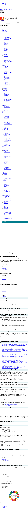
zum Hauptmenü (4, 1)
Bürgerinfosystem (4, 30)
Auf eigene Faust (6, 115)
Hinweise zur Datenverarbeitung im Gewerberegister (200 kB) (11, 360)
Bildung (4, 92)
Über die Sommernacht (7, 196)
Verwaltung (4, 55)
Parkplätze (5, 151)
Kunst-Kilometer (6, 118)
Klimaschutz (6, 157)
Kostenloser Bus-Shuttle (7, 213)
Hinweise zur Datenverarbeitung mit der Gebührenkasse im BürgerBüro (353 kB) (13, 366)
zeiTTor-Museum (6, 119)
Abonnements (6, 131)
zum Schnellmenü (4, 2)
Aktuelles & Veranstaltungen (8, 99)
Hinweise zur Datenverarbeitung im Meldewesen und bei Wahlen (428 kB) (13, 361)
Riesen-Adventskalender (7, 166)
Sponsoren (5, 192)
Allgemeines (6, 203)
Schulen (5, 93)
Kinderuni (5, 96)
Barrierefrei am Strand (7, 143)
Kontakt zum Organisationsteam (8, 200)
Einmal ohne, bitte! (6, 177)
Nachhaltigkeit (6, 158)
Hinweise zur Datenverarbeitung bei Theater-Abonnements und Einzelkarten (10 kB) (14, 352)
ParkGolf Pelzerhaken (7, 145)
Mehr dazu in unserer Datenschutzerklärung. (6, 9)
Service (5, 206)
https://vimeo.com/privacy (7, 405)
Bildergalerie (6, 82)
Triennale (5, 190)
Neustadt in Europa (6, 83)
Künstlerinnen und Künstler (7, 191)
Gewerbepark (5, 173)
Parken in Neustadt (5, 150)
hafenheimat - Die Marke (7, 169)
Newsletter (5, 54)
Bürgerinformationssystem (7, 52)
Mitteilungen (6, 36)
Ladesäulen (5, 153)
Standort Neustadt (5, 148)
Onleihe (5, 205)
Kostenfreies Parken (7, 154)
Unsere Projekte (6, 144)
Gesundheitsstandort (6, 155)
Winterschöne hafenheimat (6, 211)
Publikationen (6, 161)
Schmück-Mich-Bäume (7, 214)
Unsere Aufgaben (6, 137)
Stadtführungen (6, 116)
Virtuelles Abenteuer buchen (8, 218)
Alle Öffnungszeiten (2, 488)
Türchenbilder (6, 187)
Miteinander (4, 105)
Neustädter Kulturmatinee (7, 123)
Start (2, 246)
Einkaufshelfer (6, 179)
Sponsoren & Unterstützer (7, 199)
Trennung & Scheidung (7, 102)
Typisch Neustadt (6, 117)
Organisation (6, 44)
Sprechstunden (6, 43)
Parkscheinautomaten (7, 152)
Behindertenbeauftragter (7, 60)
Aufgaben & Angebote (7, 100)
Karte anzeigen (4, 268)
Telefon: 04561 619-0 (5, 478)
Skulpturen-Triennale (5, 189)
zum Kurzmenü (4, 3)
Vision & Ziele (6, 163)
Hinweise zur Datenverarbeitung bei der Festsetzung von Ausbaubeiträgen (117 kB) (14, 347)
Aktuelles (4, 35)
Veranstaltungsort (6, 185)
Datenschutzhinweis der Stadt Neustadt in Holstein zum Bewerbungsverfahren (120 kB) (14, 344)
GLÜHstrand (5, 216)
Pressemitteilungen (6, 167)
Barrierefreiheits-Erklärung (5, 506)
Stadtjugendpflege (5, 208)
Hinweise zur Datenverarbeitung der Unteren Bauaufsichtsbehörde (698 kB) (13, 356)
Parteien (5, 73)
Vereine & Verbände (5, 89)
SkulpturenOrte (6, 194)
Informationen (6, 184)
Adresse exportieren (4, 282)
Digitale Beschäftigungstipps (8, 204)
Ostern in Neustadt (6, 39)
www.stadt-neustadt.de (15, 258)
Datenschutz (3, 247)
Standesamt (6, 51)
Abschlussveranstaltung (7, 198)
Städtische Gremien (7, 70)
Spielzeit (5, 130)
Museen (4, 126)
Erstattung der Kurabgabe (7, 140)
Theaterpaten (6, 132)
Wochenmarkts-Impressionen (8, 178)
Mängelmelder (3, 28)
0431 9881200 (7, 460)
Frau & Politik (6, 103)
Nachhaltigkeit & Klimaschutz (7, 156)
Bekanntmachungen (4, 31)
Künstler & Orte (6, 197)
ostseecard (5, 139)
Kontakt (3, 13)
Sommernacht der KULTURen (6, 195)
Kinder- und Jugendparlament (8, 72)
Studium (5, 68)
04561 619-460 (7, 292)
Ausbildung (5, 67)
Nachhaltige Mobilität (7, 78)
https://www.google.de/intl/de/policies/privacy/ (10, 404)
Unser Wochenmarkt (7, 175)
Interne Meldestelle (6, 45)
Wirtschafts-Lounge (5, 172)
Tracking (3, 508)
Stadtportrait (4, 79)
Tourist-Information (5, 113)
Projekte (5, 165)
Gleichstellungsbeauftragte (8, 61)
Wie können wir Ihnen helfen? (4, 22)
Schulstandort (6, 76)
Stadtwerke (4, 171)
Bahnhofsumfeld (6, 77)
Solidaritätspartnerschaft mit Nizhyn (9, 85)
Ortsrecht (5, 53)
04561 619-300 (7, 269)
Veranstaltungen (5, 88)
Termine (5, 186)
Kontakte (5, 47)
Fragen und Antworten (7, 74)
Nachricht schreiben (6, 294)
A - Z (2, 15)
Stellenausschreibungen (5, 29)
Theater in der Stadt (7, 122)
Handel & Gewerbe (5, 149)
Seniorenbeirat (6, 71)
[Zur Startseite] (8, 21)
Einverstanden (2, 11)
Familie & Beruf (6, 101)
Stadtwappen (6, 81)
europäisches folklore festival (8, 124)
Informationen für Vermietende (8, 138)
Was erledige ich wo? (4, 27)
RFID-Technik (6, 207)
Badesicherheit (6, 141)
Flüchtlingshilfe (6, 110)
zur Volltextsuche (4, 4)
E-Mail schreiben (5, 462)
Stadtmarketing (6, 64)
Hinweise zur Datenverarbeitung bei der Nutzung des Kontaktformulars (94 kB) (13, 349)
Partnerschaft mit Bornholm (8, 84)
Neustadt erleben (5, 120)
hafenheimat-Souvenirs (7, 170)
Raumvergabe (6, 49)
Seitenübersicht (4, 505)
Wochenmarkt (5, 174)
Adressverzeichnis (6, 41)
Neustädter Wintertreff (7, 215)
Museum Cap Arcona (7, 128)
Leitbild (5, 164)
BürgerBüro (5, 50)
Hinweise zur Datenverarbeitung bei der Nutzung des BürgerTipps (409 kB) (13, 348)
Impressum (3, 507)
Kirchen (5, 109)
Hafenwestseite (6, 75)
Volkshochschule (6, 94)
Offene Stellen (6, 66)
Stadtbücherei (6, 95)
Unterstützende (6, 188)
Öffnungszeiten (4, 14)
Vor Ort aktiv (6, 160)
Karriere (5, 59)
